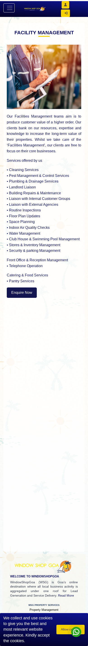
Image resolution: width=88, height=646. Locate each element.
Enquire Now (21, 292)
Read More (66, 595)
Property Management (44, 609)
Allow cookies (70, 629)
